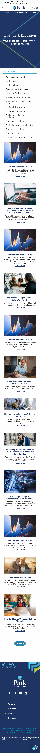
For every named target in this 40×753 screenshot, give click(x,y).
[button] (35, 748)
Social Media (20, 728)
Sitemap (28, 732)
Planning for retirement (16, 121)
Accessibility (29, 730)
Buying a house (13, 85)
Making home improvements (19, 97)
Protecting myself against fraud (20, 125)
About (10, 713)
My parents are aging (15, 111)
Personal (12, 704)
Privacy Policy (9, 730)
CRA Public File (19, 732)
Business (12, 709)
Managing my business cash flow (19, 102)
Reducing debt (12, 133)
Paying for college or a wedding (16, 116)
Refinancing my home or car (19, 137)
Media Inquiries (30, 728)
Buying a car (11, 81)
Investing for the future (16, 93)
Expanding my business (17, 89)
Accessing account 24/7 (17, 77)
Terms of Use (19, 730)
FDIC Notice (10, 732)
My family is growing (15, 107)
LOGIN (36, 8)
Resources (11, 12)
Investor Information (8, 728)
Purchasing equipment (16, 129)
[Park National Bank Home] (19, 8)
